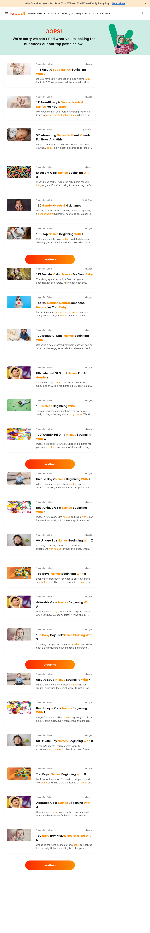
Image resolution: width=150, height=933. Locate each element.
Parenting (66, 13)
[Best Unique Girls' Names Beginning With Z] (19, 507)
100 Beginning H (56, 406)
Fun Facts (52, 13)
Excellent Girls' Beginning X (63, 175)
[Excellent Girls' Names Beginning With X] (19, 172)
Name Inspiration (100, 13)
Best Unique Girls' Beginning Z (61, 510)
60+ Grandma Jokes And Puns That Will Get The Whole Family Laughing (67, 3)
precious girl (51, 447)
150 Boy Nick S (64, 637)
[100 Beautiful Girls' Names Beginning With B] (19, 335)
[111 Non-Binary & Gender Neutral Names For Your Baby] (19, 102)
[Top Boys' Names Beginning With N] (19, 573)
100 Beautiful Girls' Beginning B (62, 338)
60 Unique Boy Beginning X (64, 540)
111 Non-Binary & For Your (59, 104)
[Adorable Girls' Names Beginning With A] (19, 602)
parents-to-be (75, 411)
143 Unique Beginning (61, 72)
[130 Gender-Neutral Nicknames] (19, 205)
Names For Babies (44, 64)
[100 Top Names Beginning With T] (19, 233)
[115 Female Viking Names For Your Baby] (19, 274)
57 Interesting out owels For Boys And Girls (63, 137)
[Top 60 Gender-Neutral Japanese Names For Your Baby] (19, 302)
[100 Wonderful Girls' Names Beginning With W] (19, 434)
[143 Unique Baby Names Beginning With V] (19, 69)
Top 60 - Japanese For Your (60, 305)
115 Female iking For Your (64, 274)
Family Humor (82, 13)
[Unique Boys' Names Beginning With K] (19, 478)
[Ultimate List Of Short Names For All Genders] (19, 372)
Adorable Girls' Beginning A (63, 604)
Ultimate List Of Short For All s (61, 375)
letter (67, 614)
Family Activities (35, 13)
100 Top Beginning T (60, 234)
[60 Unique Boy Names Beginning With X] (19, 540)
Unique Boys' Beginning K (63, 479)
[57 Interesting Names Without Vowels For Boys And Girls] (19, 134)
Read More (118, 3)
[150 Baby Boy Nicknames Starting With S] (19, 634)
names (82, 484)
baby (75, 78)
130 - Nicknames (58, 205)
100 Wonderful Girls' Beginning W (63, 437)
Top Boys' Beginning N (61, 573)
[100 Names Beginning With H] (19, 405)
